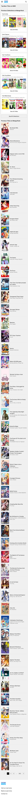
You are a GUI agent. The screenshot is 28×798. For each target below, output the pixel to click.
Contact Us (4, 793)
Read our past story (6, 791)
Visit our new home (6, 788)
